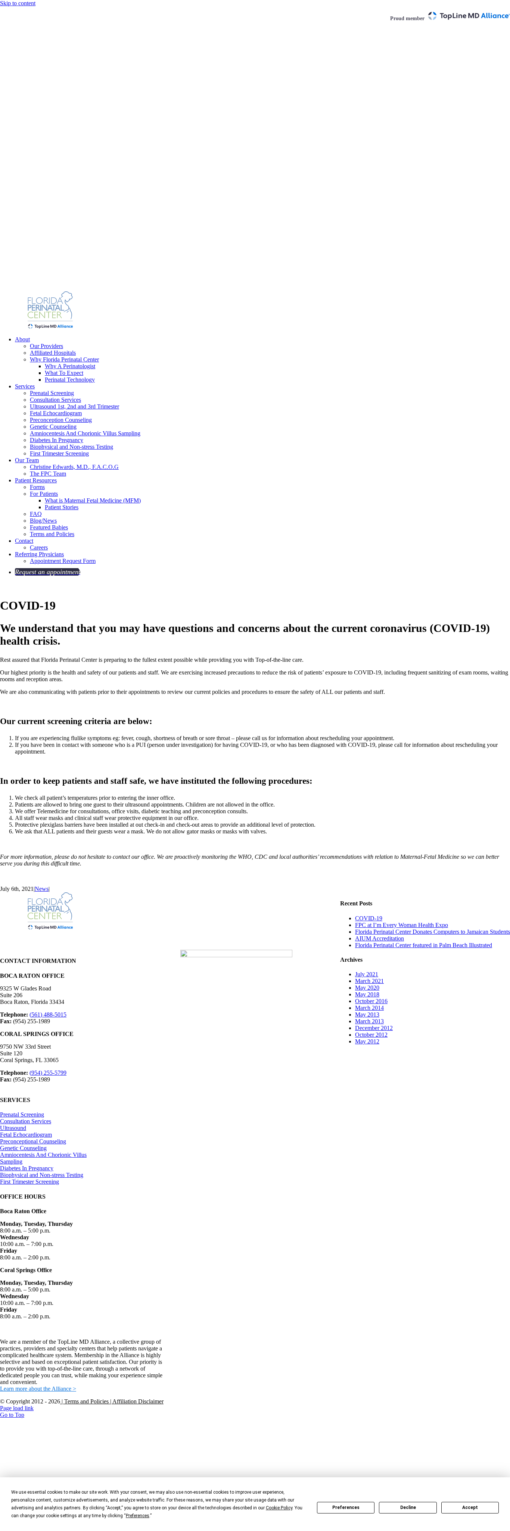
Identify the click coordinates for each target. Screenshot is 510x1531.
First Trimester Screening (29, 1181)
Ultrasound (13, 1128)
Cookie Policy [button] (279, 1507)
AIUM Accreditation (379, 938)
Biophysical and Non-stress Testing (41, 1175)
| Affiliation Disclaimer (136, 1401)
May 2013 (367, 1014)
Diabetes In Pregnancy (26, 1168)
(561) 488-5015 (47, 1014)
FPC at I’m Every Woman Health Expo (401, 925)
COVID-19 (368, 918)
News (42, 889)
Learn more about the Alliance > (38, 1389)
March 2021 (369, 981)
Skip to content (17, 3)
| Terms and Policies (84, 1401)
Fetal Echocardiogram (26, 1134)
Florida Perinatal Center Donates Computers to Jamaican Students (432, 932)
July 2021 (366, 974)
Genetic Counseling (23, 1148)
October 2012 (371, 1034)
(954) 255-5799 (47, 1073)
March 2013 (369, 1021)
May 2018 (367, 994)
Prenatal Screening (22, 1114)
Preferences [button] (137, 1515)
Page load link (17, 1408)
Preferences (346, 1507)
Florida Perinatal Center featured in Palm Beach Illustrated (423, 945)
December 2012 (374, 1028)
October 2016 (371, 1001)
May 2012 (367, 1041)
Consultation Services (25, 1121)
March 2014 (369, 1008)
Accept (470, 1507)
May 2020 (367, 987)
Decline (408, 1507)
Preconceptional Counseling (33, 1141)
